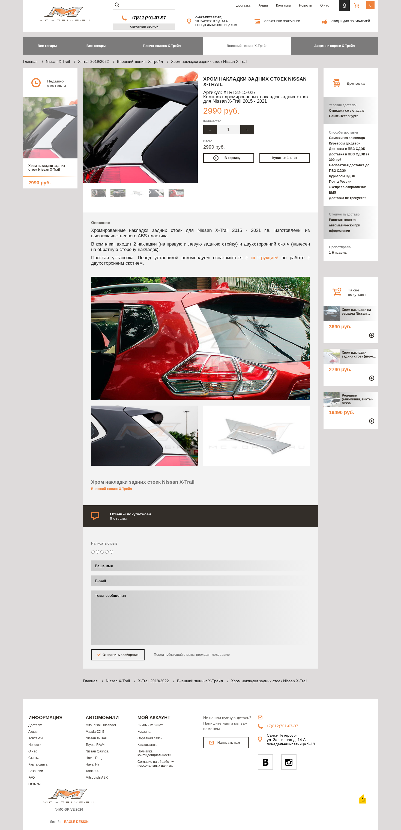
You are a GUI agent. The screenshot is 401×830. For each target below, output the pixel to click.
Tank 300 (92, 771)
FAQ (31, 777)
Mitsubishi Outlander (101, 725)
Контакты (283, 5)
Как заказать (147, 745)
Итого (207, 141)
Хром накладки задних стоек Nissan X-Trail (46, 168)
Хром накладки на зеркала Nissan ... (356, 311)
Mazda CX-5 (95, 732)
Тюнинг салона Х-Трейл (162, 46)
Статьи (34, 758)
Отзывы (34, 784)
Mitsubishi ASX (97, 777)
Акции (263, 5)
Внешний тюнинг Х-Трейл (247, 46)
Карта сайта (37, 764)
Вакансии (35, 771)
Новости (305, 5)
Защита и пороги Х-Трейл (334, 46)
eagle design (76, 822)
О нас (324, 5)
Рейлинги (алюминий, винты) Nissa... (357, 399)
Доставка (243, 5)
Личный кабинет (150, 725)
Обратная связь (149, 738)
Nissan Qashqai (97, 751)
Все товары (96, 46)
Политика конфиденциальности (154, 753)
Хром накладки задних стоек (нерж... (359, 354)
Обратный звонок (144, 26)
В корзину (233, 158)
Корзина (144, 732)
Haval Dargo (95, 758)
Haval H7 (93, 764)
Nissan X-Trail (96, 738)
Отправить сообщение (120, 655)
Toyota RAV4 (95, 745)
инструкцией (265, 257)
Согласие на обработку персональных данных (155, 763)
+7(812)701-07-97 (148, 18)
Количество (212, 121)
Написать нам (228, 743)
